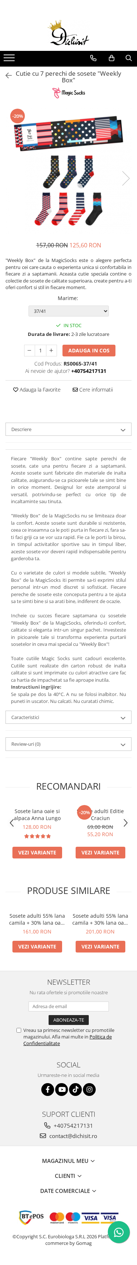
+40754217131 (72, 1125)
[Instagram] (89, 1089)
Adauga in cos (89, 350)
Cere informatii (95, 389)
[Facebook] (47, 1089)
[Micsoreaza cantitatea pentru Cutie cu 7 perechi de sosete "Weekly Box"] (29, 350)
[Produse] (10, 60)
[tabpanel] (68, 171)
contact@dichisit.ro (72, 1135)
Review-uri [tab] (26, 744)
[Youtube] (61, 1089)
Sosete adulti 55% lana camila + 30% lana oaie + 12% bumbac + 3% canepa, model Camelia (37, 919)
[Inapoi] (5, 76)
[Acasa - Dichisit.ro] (68, 32)
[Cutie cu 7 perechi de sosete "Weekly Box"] (68, 171)
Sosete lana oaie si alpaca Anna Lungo (37, 814)
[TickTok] (75, 1089)
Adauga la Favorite (39, 389)
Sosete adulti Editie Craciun (100, 814)
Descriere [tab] (21, 429)
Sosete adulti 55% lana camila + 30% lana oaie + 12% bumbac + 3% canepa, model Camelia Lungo (100, 919)
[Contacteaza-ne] (93, 58)
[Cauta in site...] (129, 58)
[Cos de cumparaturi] (111, 58)
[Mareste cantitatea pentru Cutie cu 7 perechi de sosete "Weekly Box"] (51, 350)
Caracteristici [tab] (25, 717)
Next (126, 178)
